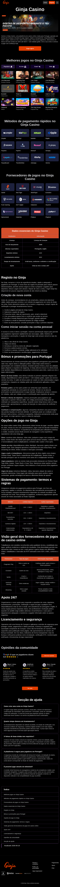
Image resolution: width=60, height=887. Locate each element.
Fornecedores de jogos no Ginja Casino (16, 802)
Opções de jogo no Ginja (11, 818)
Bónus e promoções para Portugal (14, 814)
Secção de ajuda (9, 841)
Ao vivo (21, 66)
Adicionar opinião (49, 655)
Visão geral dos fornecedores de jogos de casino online (21, 826)
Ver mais (30, 688)
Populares (7, 66)
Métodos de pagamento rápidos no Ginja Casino (19, 798)
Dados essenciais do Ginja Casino (14, 806)
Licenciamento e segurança (12, 833)
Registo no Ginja (9, 810)
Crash (36, 66)
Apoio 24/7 (7, 829)
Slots (50, 66)
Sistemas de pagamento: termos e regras (17, 822)
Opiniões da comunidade (11, 837)
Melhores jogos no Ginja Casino (14, 794)
